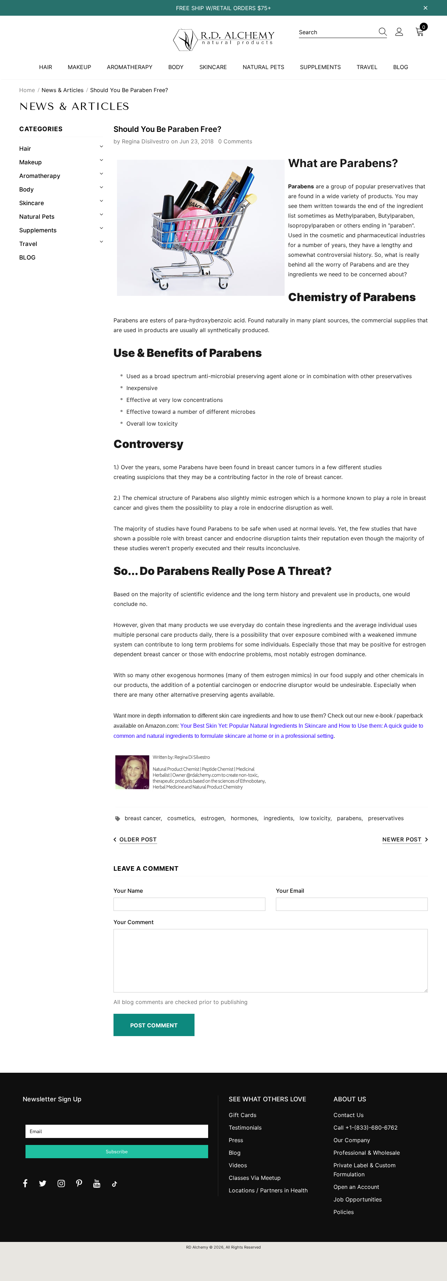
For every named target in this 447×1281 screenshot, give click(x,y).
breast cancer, (146, 818)
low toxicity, (318, 818)
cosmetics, (184, 818)
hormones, (247, 818)
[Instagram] (61, 1183)
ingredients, (282, 818)
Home (27, 90)
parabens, (352, 818)
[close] (425, 7)
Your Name (128, 890)
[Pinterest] (79, 1183)
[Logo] (223, 39)
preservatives (386, 818)
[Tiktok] (114, 1183)
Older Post (138, 839)
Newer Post (402, 839)
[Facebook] (25, 1183)
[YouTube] (97, 1183)
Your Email (290, 890)
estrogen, (216, 818)
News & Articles (62, 90)
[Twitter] (42, 1183)
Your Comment (133, 922)
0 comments (235, 141)
